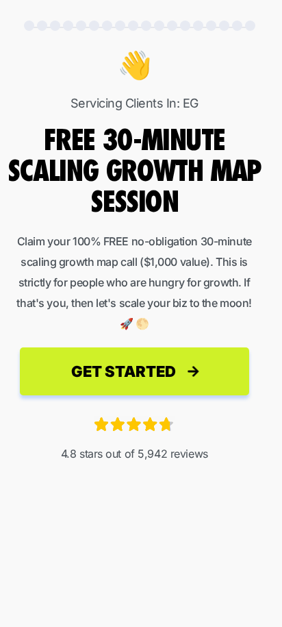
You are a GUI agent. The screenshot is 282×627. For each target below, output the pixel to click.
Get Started (123, 371)
